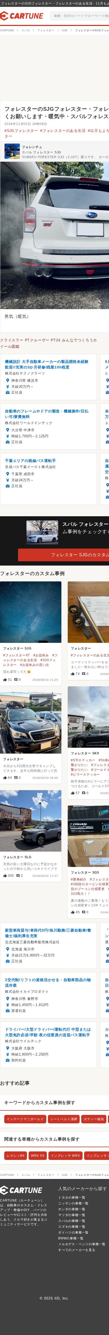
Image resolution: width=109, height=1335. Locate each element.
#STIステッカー (83, 760)
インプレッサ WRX (65, 1156)
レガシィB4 (16, 1156)
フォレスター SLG (17, 857)
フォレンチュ (32, 147)
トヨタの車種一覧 (71, 1197)
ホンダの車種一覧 (71, 1209)
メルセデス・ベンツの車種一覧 (82, 1244)
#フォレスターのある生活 (63, 130)
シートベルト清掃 (63, 1119)
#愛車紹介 (79, 879)
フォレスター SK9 (85, 753)
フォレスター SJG (17, 648)
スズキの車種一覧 (71, 1227)
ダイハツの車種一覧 (73, 1232)
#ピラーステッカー (85, 774)
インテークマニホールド (25, 1119)
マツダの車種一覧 (71, 1215)
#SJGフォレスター (21, 130)
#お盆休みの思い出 (34, 665)
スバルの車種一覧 (71, 1221)
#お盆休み (41, 655)
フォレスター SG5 (85, 872)
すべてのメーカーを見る (77, 1250)
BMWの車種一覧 (70, 1238)
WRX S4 (37, 1156)
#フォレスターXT (16, 655)
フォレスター (81, 648)
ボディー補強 (94, 1119)
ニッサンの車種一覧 (73, 1203)
